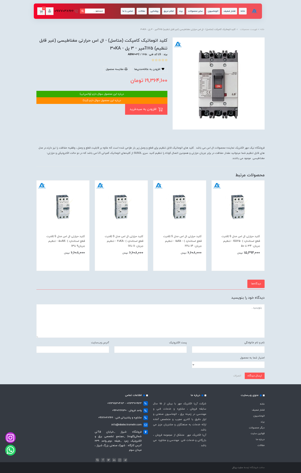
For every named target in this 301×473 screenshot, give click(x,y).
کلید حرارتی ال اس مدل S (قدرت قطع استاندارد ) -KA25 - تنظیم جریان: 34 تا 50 (241, 241)
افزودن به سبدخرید (143, 109)
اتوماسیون (213, 11)
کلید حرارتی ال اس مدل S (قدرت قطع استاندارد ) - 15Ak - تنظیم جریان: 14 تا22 (182, 241)
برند (181, 11)
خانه (243, 11)
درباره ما (260, 439)
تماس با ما (127, 11)
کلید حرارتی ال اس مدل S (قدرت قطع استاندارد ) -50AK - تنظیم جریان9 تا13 (66, 241)
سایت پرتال (237, 467)
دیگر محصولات (257, 427)
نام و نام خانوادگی (254, 343)
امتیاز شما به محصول (252, 358)
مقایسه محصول (115, 69)
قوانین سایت (258, 433)
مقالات (141, 11)
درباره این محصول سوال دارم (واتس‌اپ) (102, 94)
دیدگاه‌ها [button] (256, 284)
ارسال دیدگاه (255, 376)
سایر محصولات (195, 11)
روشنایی (154, 11)
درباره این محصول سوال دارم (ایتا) (102, 100)
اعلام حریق (169, 11)
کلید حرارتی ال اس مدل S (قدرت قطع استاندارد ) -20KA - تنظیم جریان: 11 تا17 (124, 241)
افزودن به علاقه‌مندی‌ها (147, 69)
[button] (49, 11)
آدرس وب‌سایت (100, 343)
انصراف (237, 376)
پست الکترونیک (178, 343)
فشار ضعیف (229, 11)
